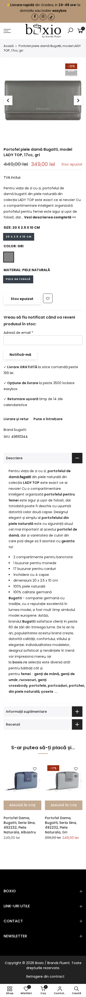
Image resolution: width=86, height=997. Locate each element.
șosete (47, 691)
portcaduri (57, 685)
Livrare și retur (16, 419)
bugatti (20, 429)
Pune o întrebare (48, 419)
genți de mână (46, 674)
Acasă (9, 46)
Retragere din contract (45, 976)
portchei (76, 685)
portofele (37, 685)
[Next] (78, 100)
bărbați (27, 668)
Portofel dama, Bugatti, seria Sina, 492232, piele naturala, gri (61, 825)
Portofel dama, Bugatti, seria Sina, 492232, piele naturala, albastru (20, 825)
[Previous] (8, 100)
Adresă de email (18, 332)
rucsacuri (27, 679)
